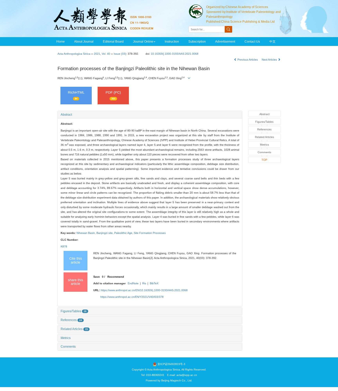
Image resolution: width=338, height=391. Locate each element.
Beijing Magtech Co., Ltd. (176, 380)
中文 (272, 41)
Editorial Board (113, 41)
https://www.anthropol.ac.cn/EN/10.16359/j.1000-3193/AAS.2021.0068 (144, 290)
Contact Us (252, 41)
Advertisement (225, 41)
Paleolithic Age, (124, 232)
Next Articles (270, 59)
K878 (64, 246)
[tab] (150, 114)
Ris (144, 283)
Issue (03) (120, 53)
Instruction (172, 41)
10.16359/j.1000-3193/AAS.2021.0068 (174, 53)
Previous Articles (248, 59)
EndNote (133, 283)
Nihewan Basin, (86, 232)
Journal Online (143, 41)
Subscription (197, 41)
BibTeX (154, 283)
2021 (97, 53)
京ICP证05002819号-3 (171, 364)
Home (60, 41)
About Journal (83, 41)
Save (96, 276)
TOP (264, 159)
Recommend (115, 276)
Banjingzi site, (105, 232)
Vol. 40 (106, 53)
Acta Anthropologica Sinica (74, 53)
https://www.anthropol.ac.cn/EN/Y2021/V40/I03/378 (132, 296)
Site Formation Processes (150, 232)
